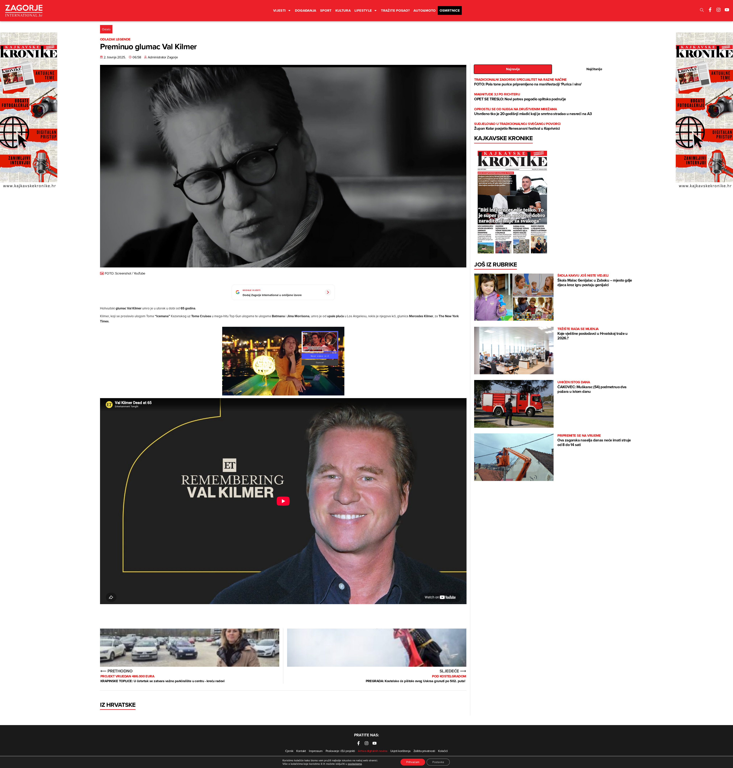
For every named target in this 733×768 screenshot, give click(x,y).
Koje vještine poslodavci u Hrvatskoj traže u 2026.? (592, 334)
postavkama (355, 764)
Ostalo (106, 29)
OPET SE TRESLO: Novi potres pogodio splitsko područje (520, 96)
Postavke (438, 762)
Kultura (343, 10)
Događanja (305, 10)
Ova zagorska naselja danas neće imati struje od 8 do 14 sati (594, 440)
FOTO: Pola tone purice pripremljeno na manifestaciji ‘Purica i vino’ (528, 82)
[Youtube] (727, 9)
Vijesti (279, 10)
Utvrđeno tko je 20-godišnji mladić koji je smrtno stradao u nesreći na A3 (533, 111)
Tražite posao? (395, 10)
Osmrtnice (450, 10)
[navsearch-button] (702, 10)
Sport (326, 10)
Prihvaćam (412, 762)
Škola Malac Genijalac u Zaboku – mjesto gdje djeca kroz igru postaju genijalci (594, 280)
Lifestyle (363, 10)
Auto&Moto (424, 10)
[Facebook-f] (710, 9)
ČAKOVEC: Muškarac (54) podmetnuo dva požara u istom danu (591, 387)
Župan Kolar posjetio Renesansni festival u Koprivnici (517, 126)
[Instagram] (718, 9)
